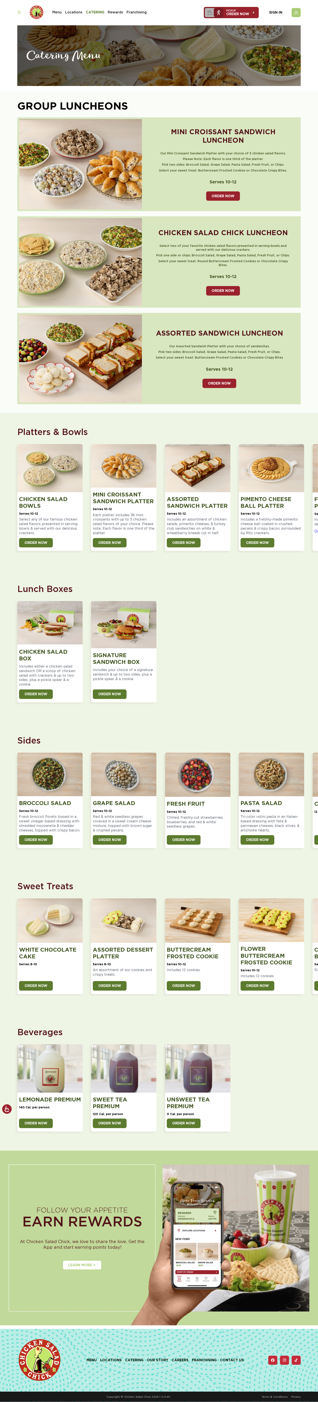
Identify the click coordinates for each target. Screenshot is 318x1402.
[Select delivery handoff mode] (209, 12)
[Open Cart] (296, 12)
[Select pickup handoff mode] (218, 12)
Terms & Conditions (275, 1396)
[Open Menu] (19, 12)
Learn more (80, 1265)
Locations (73, 12)
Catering (95, 12)
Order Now (223, 196)
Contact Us (232, 1360)
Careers (180, 1360)
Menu (57, 12)
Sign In (275, 13)
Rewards (115, 12)
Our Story (157, 1360)
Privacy (296, 1396)
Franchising (137, 12)
